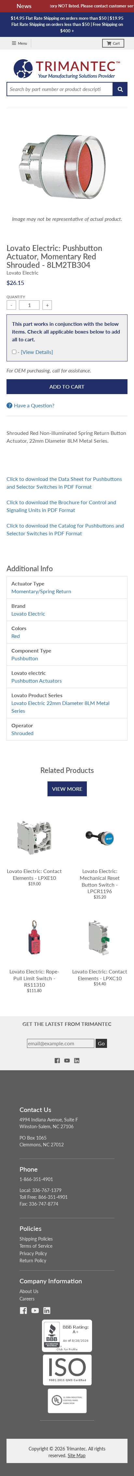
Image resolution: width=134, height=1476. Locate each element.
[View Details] (37, 352)
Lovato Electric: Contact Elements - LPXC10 (99, 974)
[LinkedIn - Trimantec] (77, 1060)
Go (101, 1043)
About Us (29, 1291)
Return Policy (33, 1260)
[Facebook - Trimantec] (57, 1060)
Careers (27, 1298)
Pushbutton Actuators (36, 680)
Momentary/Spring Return (41, 591)
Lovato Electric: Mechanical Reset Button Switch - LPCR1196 (100, 881)
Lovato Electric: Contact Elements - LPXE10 (34, 874)
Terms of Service (36, 1246)
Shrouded (22, 733)
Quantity (16, 297)
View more (67, 789)
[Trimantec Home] (67, 70)
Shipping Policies (36, 1239)
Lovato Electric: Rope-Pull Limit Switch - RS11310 (34, 978)
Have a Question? (34, 405)
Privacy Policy (33, 1253)
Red (15, 636)
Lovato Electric (22, 273)
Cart (116, 43)
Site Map (77, 1455)
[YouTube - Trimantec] (67, 1060)
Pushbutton (24, 658)
